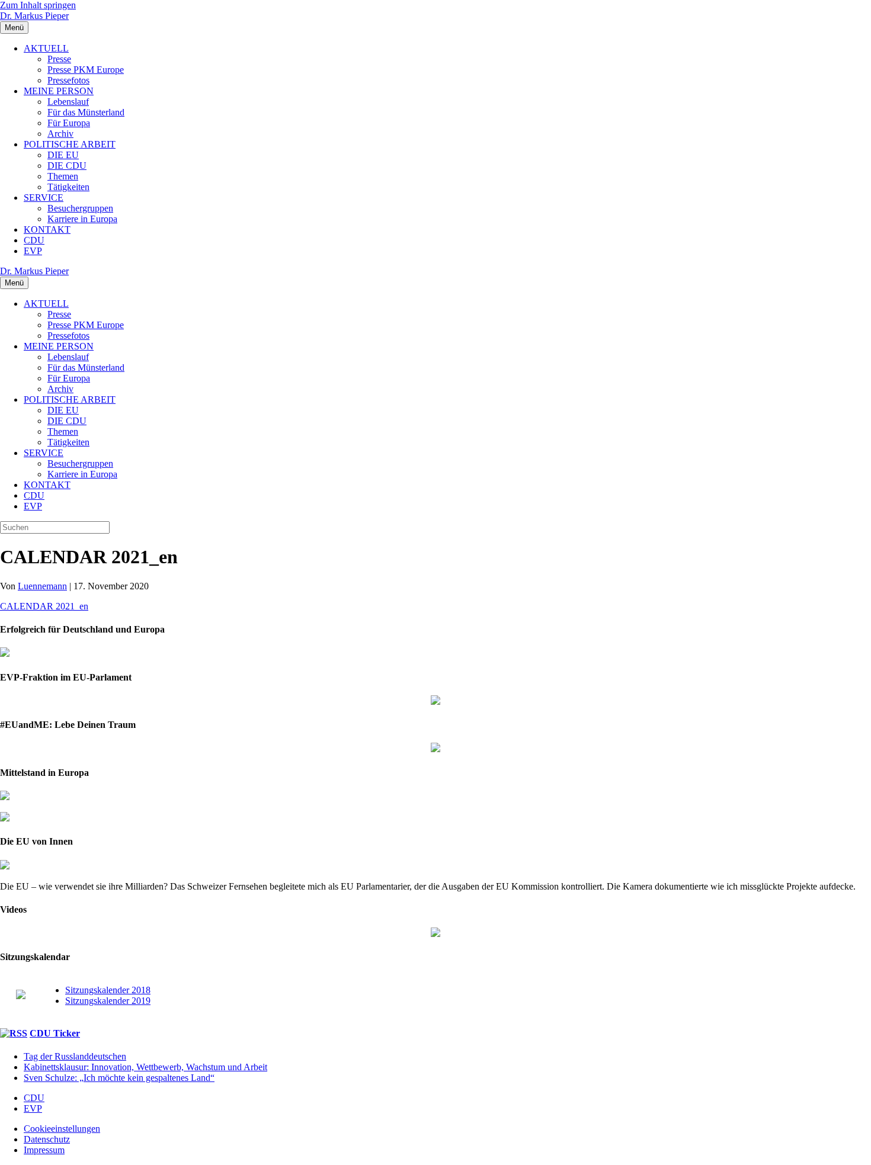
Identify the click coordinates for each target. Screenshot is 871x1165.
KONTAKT (47, 229)
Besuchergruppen (80, 208)
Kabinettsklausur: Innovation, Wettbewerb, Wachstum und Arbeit (145, 1067)
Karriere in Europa (82, 219)
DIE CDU (67, 166)
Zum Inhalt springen (38, 5)
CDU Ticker (55, 1033)
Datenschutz (47, 1139)
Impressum (44, 1150)
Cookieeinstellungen (62, 1129)
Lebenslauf (68, 102)
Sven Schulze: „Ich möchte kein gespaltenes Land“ (119, 1078)
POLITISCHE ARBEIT (70, 144)
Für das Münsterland (85, 112)
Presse (59, 59)
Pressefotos (68, 80)
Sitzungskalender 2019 (107, 1001)
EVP (33, 251)
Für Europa (68, 123)
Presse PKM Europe (85, 70)
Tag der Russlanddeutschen (75, 1056)
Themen (62, 176)
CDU (34, 240)
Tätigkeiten (68, 187)
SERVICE (43, 197)
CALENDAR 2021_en (44, 606)
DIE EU (63, 155)
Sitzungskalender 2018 (107, 990)
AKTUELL (46, 48)
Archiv (60, 134)
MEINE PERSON (59, 91)
